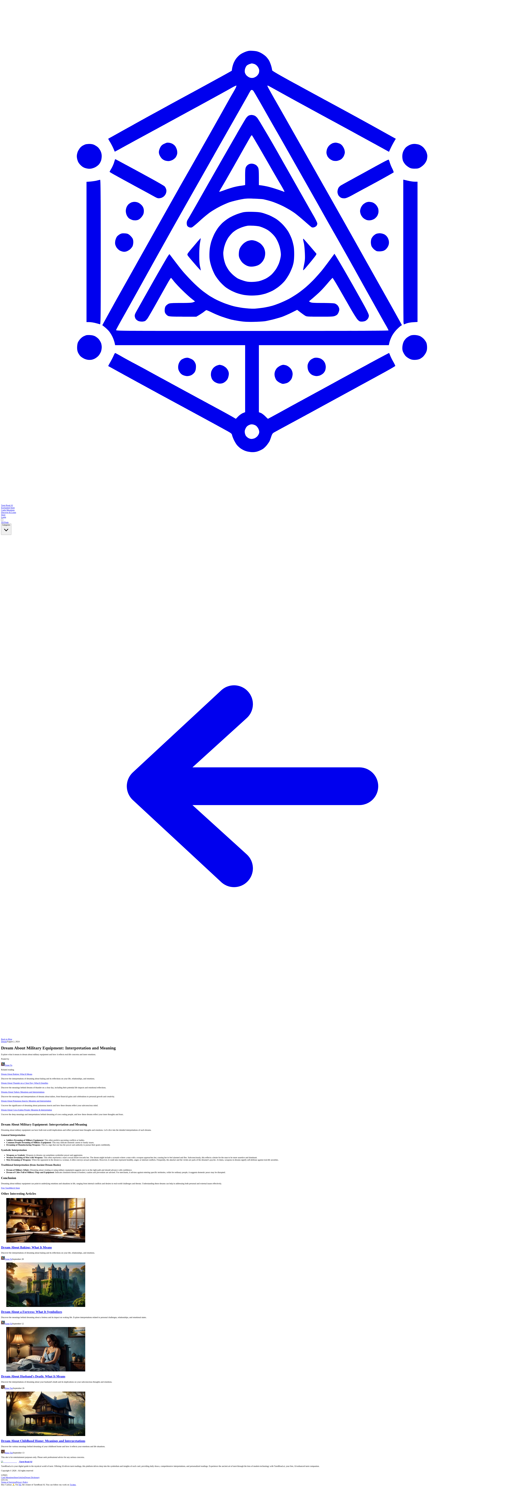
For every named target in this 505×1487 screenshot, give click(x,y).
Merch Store (15, 1188)
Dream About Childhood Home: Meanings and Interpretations (43, 1441)
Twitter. (73, 1485)
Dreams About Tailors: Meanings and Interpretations (22, 1092)
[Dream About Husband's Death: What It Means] (252, 1349)
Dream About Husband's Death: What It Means (33, 1376)
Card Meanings (7, 1477)
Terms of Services (8, 1482)
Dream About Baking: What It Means (16, 1074)
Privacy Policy (22, 1482)
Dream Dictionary (32, 1477)
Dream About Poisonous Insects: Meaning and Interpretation (26, 1101)
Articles (21, 1477)
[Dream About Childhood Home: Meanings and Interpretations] (252, 1414)
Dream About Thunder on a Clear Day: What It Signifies (24, 1083)
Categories (6, 525)
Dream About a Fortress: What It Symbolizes (31, 1311)
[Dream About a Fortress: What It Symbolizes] (252, 1284)
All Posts (5, 522)
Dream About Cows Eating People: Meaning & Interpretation (26, 1110)
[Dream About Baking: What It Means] (252, 1220)
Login (3, 517)
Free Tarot (5, 1188)
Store (16, 1477)
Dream (4, 1041)
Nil (20, 1485)
